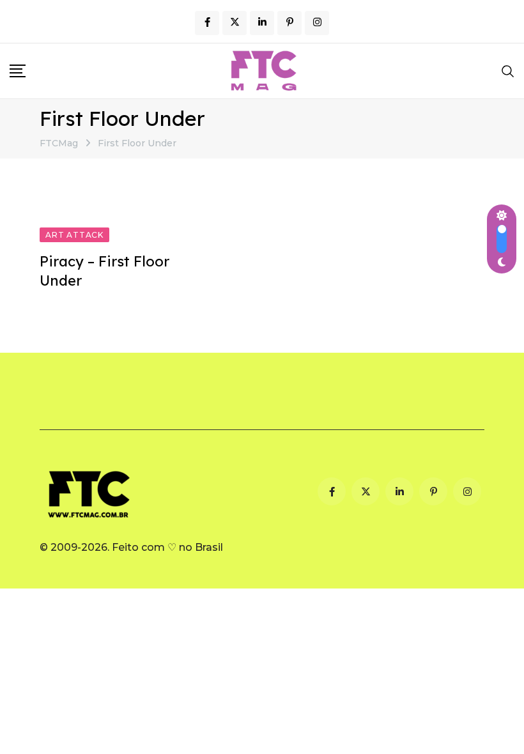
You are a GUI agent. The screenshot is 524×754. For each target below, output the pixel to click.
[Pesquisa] (508, 71)
